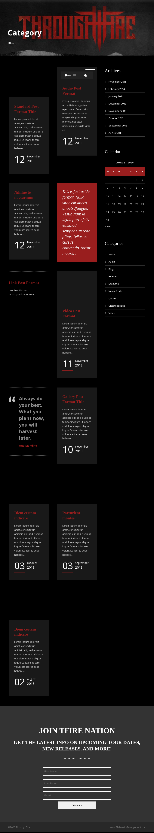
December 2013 (117, 103)
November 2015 (117, 81)
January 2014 (116, 96)
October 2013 (116, 118)
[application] (77, 75)
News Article (115, 291)
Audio (112, 261)
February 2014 (117, 89)
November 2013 (117, 111)
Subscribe (77, 805)
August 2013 (115, 133)
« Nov (108, 226)
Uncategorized (117, 305)
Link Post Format (24, 283)
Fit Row (112, 276)
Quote (112, 298)
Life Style (114, 283)
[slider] (88, 69)
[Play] (66, 75)
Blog (111, 269)
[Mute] (85, 75)
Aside (112, 254)
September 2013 (118, 125)
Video (112, 313)
